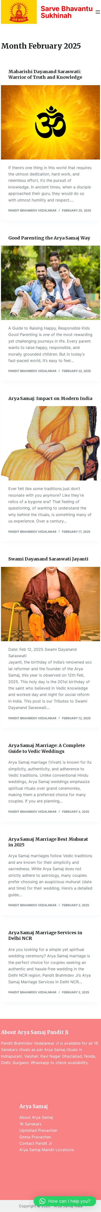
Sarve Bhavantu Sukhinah (67, 12)
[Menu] (98, 12)
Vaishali (31, 1056)
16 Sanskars (30, 1123)
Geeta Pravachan (35, 1136)
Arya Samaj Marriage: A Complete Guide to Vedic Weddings (46, 748)
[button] (65, 1201)
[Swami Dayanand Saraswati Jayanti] (50, 604)
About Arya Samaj (36, 1117)
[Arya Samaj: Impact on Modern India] (50, 443)
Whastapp (40, 1062)
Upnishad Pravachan (38, 1130)
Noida (89, 1056)
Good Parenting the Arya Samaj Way (49, 238)
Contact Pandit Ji (35, 1143)
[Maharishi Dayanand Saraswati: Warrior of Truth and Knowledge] (50, 122)
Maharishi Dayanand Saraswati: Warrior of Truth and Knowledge (45, 74)
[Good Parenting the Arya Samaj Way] (50, 283)
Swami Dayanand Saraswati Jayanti (48, 559)
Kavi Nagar (50, 1056)
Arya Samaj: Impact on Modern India (50, 398)
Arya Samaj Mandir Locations (46, 1149)
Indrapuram (11, 1056)
